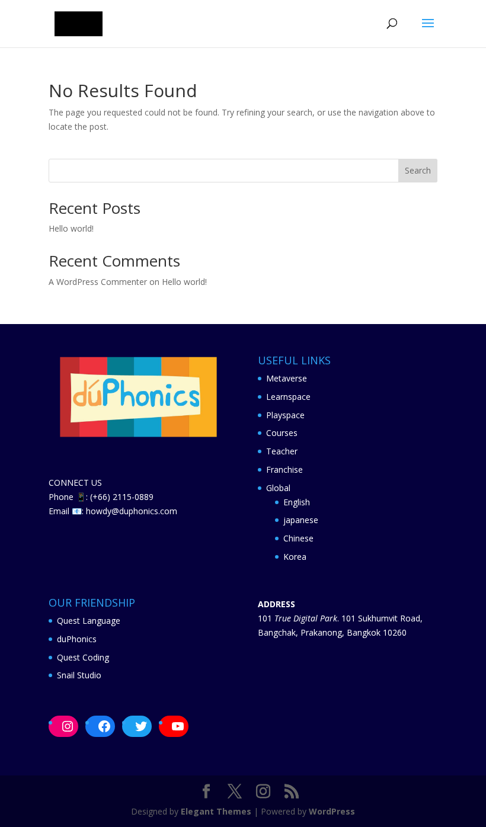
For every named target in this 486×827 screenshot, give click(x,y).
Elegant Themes (216, 811)
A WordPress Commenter (98, 281)
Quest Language (88, 620)
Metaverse (286, 378)
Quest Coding (83, 657)
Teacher (282, 451)
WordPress (332, 811)
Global (278, 487)
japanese (300, 519)
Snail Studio (79, 675)
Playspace (285, 415)
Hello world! (71, 228)
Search (418, 170)
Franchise (284, 469)
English (296, 502)
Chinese (298, 538)
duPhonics (77, 639)
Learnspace (288, 396)
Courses (282, 432)
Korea (294, 556)
